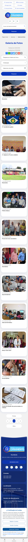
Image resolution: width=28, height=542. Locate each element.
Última (14, 426)
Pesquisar (14, 31)
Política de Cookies (20, 532)
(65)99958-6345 (14, 462)
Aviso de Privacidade (7, 533)
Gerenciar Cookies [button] (14, 529)
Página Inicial (5, 37)
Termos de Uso (14, 533)
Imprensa (13, 37)
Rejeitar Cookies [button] (14, 521)
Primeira (14, 416)
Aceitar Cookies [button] (14, 525)
